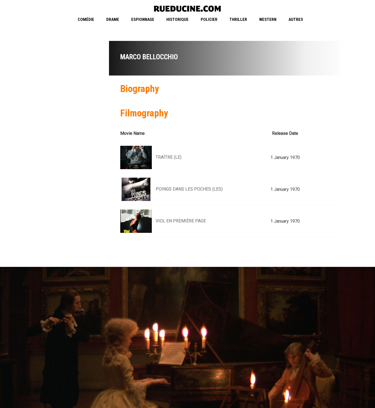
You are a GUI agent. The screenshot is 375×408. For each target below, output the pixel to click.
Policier (209, 19)
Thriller (238, 19)
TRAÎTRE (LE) (168, 157)
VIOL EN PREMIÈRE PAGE (181, 220)
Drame (112, 19)
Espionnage (142, 19)
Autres (296, 19)
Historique (177, 19)
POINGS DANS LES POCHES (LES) (189, 189)
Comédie (86, 19)
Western (267, 19)
